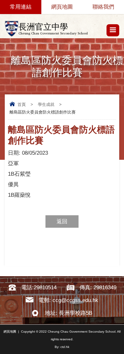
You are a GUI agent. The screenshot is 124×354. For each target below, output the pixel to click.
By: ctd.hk (62, 347)
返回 (62, 221)
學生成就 (46, 104)
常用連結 (20, 7)
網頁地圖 (62, 7)
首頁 (21, 104)
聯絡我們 (103, 7)
